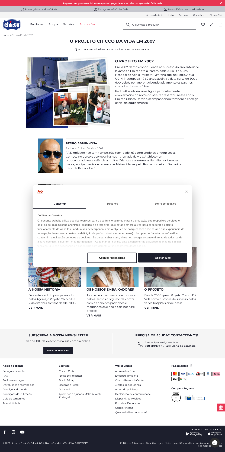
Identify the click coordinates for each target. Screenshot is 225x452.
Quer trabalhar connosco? (131, 412)
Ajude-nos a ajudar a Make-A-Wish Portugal (80, 395)
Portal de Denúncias (127, 403)
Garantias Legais (154, 443)
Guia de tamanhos (14, 398)
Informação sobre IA (201, 443)
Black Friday (66, 380)
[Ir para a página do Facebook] (5, 432)
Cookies (184, 443)
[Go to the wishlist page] (203, 25)
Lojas (171, 15)
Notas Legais (171, 443)
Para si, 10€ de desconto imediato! (186, 9)
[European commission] (195, 397)
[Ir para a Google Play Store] (194, 434)
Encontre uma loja (126, 375)
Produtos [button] (36, 24)
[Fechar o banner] (186, 192)
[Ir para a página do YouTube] (22, 432)
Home (6, 35)
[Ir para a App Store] (215, 434)
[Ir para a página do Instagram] (13, 432)
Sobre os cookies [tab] (165, 203)
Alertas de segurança (128, 384)
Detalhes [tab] (112, 203)
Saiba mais (156, 3)
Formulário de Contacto (180, 346)
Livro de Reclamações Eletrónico (209, 444)
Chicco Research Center (129, 380)
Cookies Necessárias (112, 257)
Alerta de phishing (126, 389)
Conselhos (198, 15)
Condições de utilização (17, 394)
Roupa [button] (53, 24)
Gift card (64, 389)
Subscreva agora (58, 350)
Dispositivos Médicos (128, 398)
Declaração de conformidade (133, 394)
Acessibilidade (11, 403)
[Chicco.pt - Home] (12, 24)
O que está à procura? (145, 24)
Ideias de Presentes (70, 375)
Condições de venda (15, 389)
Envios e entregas (13, 380)
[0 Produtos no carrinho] (219, 28)
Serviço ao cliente (13, 371)
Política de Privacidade (132, 443)
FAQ (5, 375)
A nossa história (154, 15)
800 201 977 (152, 346)
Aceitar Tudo (163, 257)
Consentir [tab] (60, 203)
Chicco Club (216, 15)
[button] (215, 443)
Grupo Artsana (124, 407)
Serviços (183, 15)
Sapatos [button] (68, 24)
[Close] (221, 3)
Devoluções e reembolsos (18, 384)
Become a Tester (69, 384)
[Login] (212, 25)
